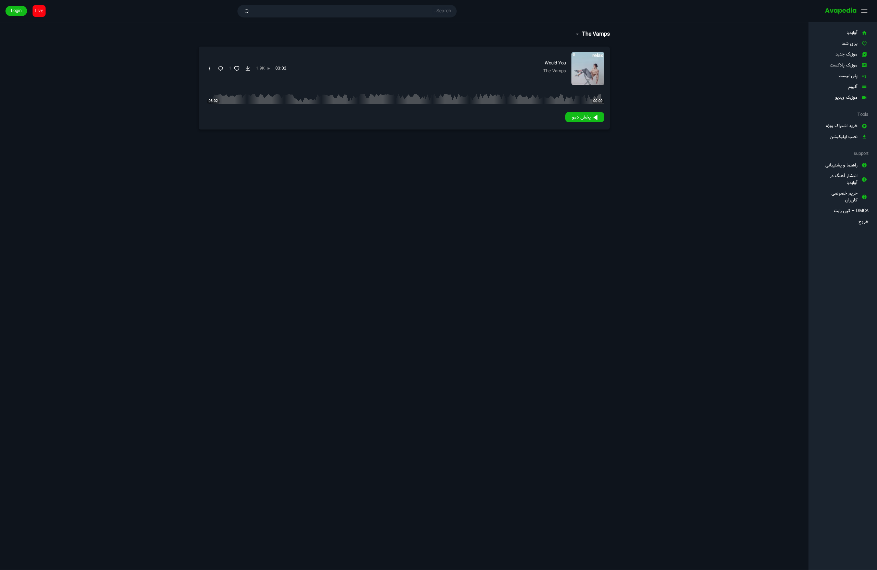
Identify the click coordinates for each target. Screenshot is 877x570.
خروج (863, 221)
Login (16, 10)
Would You (555, 63)
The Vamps (554, 71)
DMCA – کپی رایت (851, 210)
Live (39, 11)
